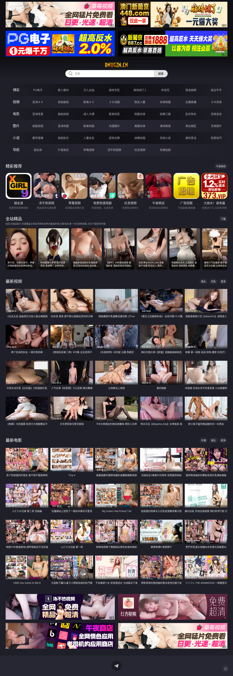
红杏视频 (139, 150)
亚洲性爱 (37, 114)
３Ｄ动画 (114, 102)
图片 (16, 126)
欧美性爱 (114, 114)
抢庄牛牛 (216, 90)
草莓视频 (88, 150)
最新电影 (14, 440)
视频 (16, 102)
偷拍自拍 (63, 114)
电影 (16, 114)
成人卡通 (88, 114)
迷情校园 (139, 138)
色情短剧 (165, 150)
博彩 (16, 90)
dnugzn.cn (116, 65)
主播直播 (190, 102)
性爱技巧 (216, 138)
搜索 (161, 74)
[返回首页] (225, 668)
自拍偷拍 (63, 102)
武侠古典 (114, 138)
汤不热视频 (114, 150)
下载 (223, 218)
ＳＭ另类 (216, 102)
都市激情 (37, 138)
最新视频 (14, 281)
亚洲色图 (63, 126)
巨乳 (213, 281)
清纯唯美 (165, 126)
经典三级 (165, 114)
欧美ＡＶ (88, 102)
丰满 (203, 440)
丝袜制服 (165, 102)
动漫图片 (114, 126)
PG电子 (37, 90)
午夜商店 (63, 150)
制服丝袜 (139, 114)
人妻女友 (88, 138)
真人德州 (63, 90)
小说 (16, 138)
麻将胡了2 (140, 90)
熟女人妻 (139, 102)
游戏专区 (114, 90)
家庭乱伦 (63, 138)
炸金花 (165, 90)
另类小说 (165, 138)
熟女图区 (190, 126)
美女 (203, 281)
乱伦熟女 (190, 114)
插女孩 (38, 150)
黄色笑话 (190, 138)
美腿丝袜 (139, 126)
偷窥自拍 (37, 126)
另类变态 (216, 114)
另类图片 (216, 126)
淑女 (213, 440)
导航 (16, 149)
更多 (223, 281)
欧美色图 (88, 126)
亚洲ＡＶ (37, 102)
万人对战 (88, 90)
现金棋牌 (190, 90)
